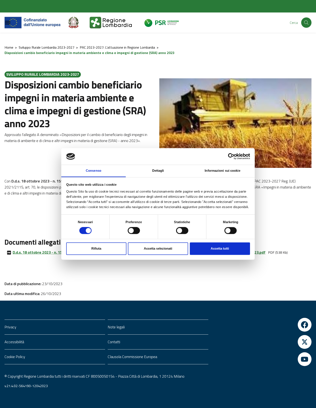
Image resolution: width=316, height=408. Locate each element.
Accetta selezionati (158, 248)
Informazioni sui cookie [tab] (222, 170)
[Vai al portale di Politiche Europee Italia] (78, 22)
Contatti (114, 342)
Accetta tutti (220, 248)
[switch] (134, 230)
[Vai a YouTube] (261, 359)
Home (9, 47)
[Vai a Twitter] (261, 342)
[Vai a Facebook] (261, 324)
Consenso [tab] (93, 170)
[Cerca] (306, 22)
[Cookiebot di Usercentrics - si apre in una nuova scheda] (231, 156)
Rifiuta (96, 248)
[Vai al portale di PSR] (164, 22)
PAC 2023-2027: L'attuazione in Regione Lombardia (117, 47)
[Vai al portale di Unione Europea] (36, 22)
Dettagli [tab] (158, 170)
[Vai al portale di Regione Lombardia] (116, 22)
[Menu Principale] (7, 23)
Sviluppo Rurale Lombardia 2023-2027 (46, 47)
